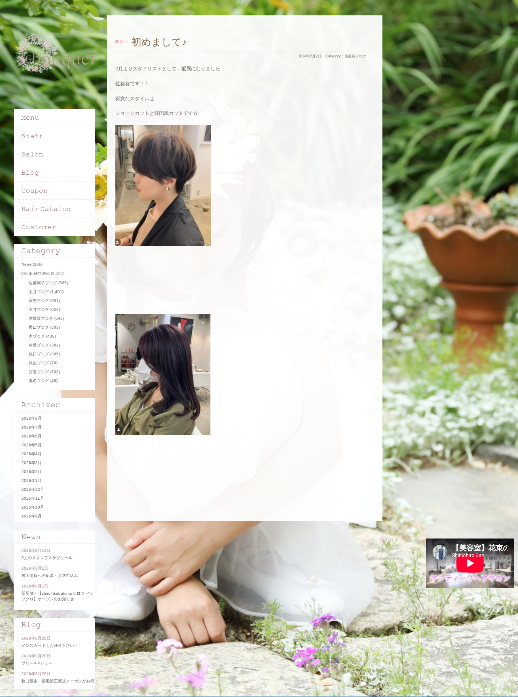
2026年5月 (31, 445)
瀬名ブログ (39, 380)
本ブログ (37, 336)
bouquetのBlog (35, 273)
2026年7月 (31, 427)
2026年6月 (31, 436)
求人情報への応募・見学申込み (49, 575)
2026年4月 (31, 454)
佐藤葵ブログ (355, 56)
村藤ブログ (39, 345)
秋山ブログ (39, 363)
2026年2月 (31, 471)
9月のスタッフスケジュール (46, 557)
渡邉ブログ (39, 372)
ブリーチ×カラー (36, 663)
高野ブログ (39, 300)
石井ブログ (39, 309)
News (26, 264)
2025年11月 (32, 498)
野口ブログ (39, 327)
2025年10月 (32, 507)
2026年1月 (31, 480)
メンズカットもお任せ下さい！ (49, 645)
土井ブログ (39, 291)
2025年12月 (32, 489)
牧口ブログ (39, 354)
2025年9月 (31, 516)
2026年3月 (31, 462)
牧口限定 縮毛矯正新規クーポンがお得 (57, 681)
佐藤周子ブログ (43, 283)
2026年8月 (31, 418)
